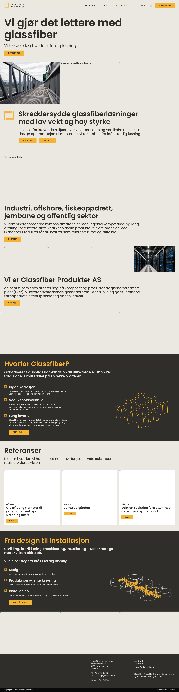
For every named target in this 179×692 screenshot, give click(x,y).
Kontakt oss (14, 53)
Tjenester (106, 5)
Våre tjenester (20, 602)
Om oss (12, 303)
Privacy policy (161, 690)
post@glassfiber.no (106, 675)
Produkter (121, 5)
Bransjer (89, 5)
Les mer (12, 521)
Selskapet (138, 5)
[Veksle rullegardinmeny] (95, 6)
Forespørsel (165, 5)
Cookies (172, 690)
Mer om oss (19, 432)
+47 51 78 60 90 (101, 673)
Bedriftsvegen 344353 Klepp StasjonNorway (99, 666)
